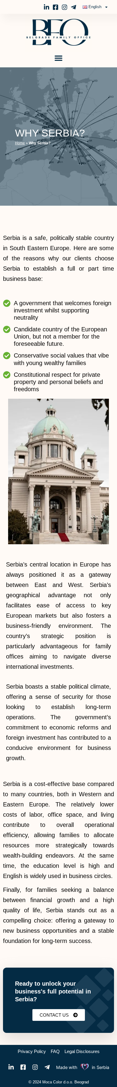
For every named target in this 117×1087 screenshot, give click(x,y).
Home (20, 143)
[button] (58, 58)
